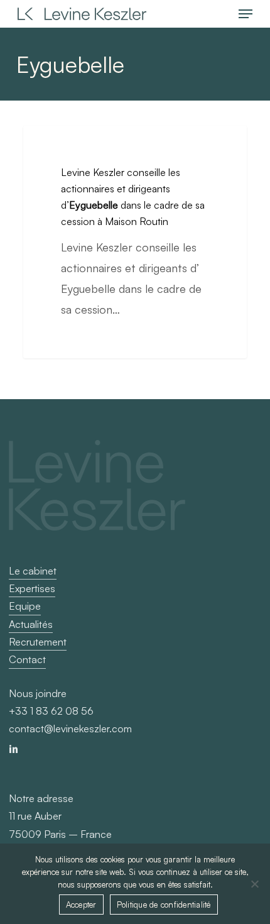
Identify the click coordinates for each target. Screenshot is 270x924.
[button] (245, 14)
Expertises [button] (32, 588)
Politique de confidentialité (164, 904)
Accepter (81, 904)
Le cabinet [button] (33, 570)
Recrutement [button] (38, 641)
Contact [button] (27, 659)
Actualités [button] (31, 624)
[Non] (254, 883)
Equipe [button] (25, 606)
